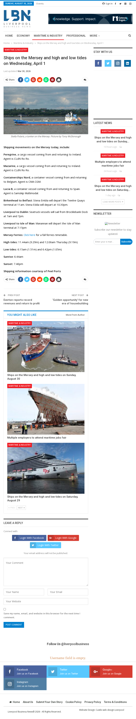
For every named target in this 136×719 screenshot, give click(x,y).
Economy (23, 35)
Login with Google (65, 538)
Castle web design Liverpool (110, 709)
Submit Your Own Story (49, 702)
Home (9, 35)
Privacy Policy (92, 702)
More (93, 35)
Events (40, 3)
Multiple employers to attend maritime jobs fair (36, 437)
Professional (76, 35)
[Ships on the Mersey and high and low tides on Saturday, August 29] (45, 468)
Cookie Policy (73, 702)
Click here (29, 235)
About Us (28, 702)
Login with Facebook (32, 538)
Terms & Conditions (115, 702)
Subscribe (126, 241)
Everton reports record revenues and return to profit (22, 301)
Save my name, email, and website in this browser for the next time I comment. (42, 615)
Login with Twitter (48, 545)
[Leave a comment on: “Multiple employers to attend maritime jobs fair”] (120, 171)
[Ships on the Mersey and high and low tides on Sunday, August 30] (45, 346)
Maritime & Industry (48, 35)
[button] (90, 19)
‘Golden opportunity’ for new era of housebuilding (70, 301)
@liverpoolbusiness (75, 644)
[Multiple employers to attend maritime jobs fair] (45, 409)
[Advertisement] (113, 94)
